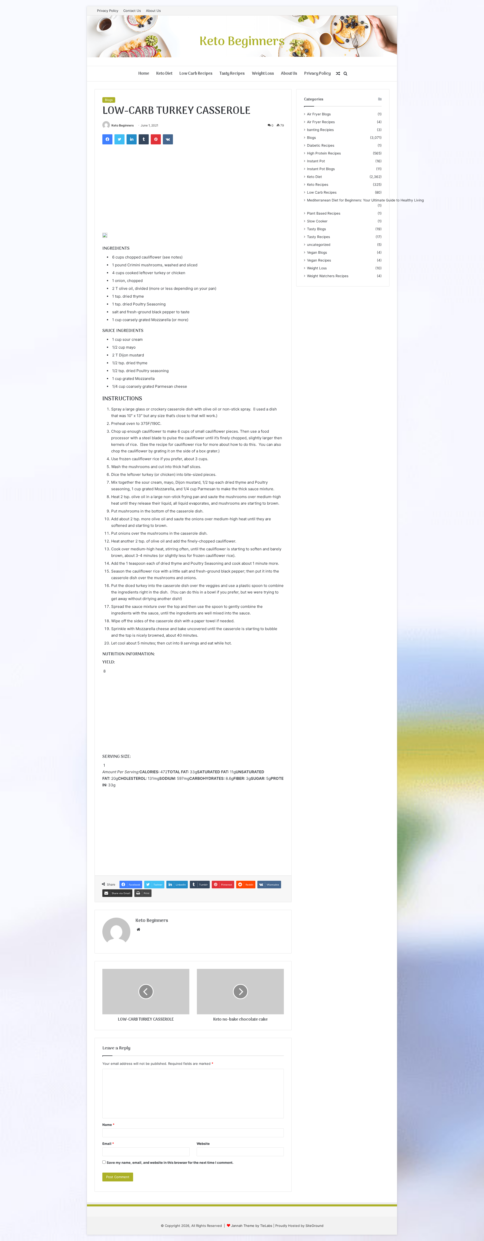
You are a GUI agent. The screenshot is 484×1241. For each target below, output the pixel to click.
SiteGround (314, 1226)
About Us (153, 11)
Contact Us (132, 11)
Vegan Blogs (317, 252)
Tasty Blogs (316, 229)
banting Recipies (320, 130)
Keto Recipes (317, 185)
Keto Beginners (122, 125)
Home (143, 73)
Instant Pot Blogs (321, 169)
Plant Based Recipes (323, 213)
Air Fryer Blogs (319, 114)
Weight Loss (263, 73)
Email (108, 1144)
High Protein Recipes (324, 153)
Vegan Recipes (319, 260)
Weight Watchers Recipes (327, 276)
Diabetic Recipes (320, 145)
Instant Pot (316, 161)
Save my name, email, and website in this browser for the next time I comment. (170, 1162)
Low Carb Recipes (196, 73)
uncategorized (318, 245)
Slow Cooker (317, 221)
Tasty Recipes (232, 73)
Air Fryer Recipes (321, 122)
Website (203, 1144)
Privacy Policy (107, 11)
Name (108, 1125)
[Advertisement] (193, 195)
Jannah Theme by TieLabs (251, 1226)
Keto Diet (164, 73)
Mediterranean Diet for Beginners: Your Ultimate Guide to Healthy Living (365, 200)
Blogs (109, 100)
